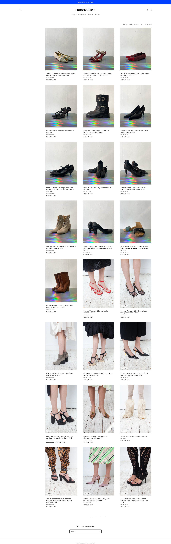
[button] (21, 10)
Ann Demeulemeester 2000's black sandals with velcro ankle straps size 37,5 (134, 500)
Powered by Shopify (90, 543)
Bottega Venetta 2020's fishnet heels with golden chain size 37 (134, 312)
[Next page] (106, 517)
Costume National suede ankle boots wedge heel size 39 (59, 374)
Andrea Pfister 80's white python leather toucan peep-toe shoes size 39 (61, 74)
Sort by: (125, 24)
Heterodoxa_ (83, 543)
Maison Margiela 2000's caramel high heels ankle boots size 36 (59, 306)
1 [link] (91, 516)
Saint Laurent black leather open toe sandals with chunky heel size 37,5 (59, 437)
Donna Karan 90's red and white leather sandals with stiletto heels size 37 (97, 74)
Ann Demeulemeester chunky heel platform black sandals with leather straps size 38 (59, 500)
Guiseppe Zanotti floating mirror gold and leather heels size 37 (98, 374)
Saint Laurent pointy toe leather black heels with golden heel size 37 (134, 374)
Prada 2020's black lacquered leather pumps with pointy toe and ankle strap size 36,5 (60, 189)
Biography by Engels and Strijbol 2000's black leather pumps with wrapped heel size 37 (97, 248)
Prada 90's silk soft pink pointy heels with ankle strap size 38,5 (97, 499)
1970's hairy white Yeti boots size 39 (134, 436)
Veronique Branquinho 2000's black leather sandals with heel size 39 (133, 188)
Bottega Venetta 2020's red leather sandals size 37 (96, 312)
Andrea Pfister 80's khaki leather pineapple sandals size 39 (95, 437)
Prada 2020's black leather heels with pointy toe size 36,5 (134, 131)
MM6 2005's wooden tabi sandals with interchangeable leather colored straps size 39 (135, 248)
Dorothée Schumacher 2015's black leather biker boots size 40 (96, 131)
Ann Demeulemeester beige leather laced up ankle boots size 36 (61, 247)
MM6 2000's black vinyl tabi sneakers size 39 (97, 188)
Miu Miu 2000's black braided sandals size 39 (60, 131)
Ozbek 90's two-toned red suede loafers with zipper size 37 (135, 74)
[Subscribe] (99, 532)
